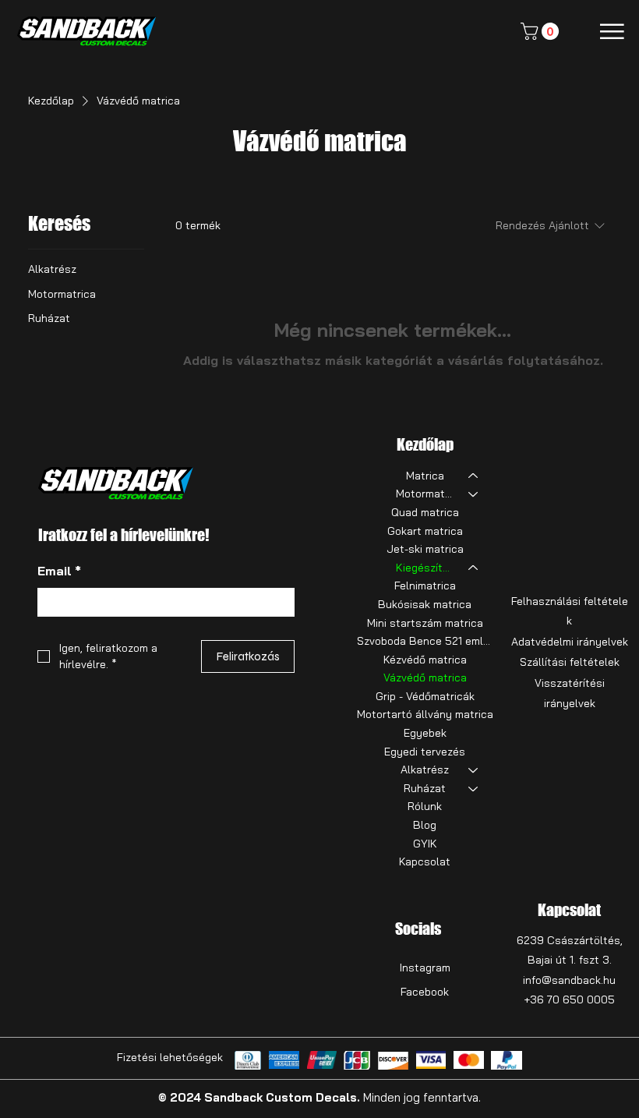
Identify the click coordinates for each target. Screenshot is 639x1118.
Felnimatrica (425, 585)
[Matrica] (473, 476)
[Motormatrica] (473, 494)
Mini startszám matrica (425, 623)
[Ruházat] (473, 789)
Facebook (425, 992)
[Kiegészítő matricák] (473, 568)
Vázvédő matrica (425, 677)
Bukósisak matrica (424, 604)
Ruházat (425, 788)
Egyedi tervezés (424, 752)
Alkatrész (425, 769)
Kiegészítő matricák (425, 568)
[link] (542, 31)
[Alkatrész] (473, 770)
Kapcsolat (424, 861)
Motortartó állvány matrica (425, 714)
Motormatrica (425, 493)
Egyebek (425, 733)
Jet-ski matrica (425, 549)
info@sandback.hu (569, 980)
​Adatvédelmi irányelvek (569, 642)
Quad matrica (425, 512)
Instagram (425, 968)
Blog (424, 825)
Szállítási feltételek (570, 662)
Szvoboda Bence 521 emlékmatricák (425, 641)
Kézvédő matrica (425, 660)
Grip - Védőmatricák (425, 696)
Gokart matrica (425, 531)
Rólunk (425, 806)
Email (59, 570)
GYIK (425, 844)
